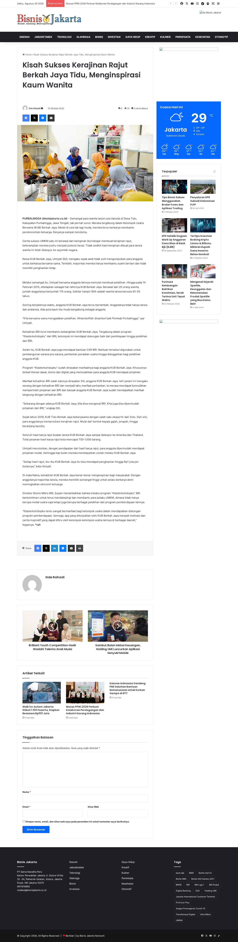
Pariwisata (182, 36)
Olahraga (83, 36)
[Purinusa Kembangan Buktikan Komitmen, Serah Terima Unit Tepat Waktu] (174, 271)
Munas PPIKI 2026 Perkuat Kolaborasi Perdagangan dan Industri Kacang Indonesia (85, 710)
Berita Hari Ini (205, 873)
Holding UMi (211, 890)
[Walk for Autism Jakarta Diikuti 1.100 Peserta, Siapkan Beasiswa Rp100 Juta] (41, 692)
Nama (26, 792)
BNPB (179, 884)
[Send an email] (42, 108)
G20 (197, 890)
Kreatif (150, 36)
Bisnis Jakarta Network (92, 935)
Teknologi (64, 36)
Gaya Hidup (132, 36)
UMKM (179, 920)
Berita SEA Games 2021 (202, 879)
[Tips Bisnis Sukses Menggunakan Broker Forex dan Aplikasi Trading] (174, 187)
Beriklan (70, 935)
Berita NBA (181, 879)
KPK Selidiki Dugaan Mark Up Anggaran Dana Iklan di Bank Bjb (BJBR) (174, 241)
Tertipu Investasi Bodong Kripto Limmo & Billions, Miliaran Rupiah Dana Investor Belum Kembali (201, 245)
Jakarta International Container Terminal (195, 896)
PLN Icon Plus (182, 902)
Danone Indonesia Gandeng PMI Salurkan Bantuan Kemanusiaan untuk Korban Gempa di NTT (127, 688)
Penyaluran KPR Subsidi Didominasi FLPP (202, 201)
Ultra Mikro (205, 914)
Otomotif (221, 36)
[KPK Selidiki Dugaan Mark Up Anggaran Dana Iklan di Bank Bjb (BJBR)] (174, 225)
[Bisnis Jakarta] (49, 19)
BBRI (191, 873)
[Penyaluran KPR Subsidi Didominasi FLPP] (203, 187)
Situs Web (93, 806)
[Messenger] (42, 118)
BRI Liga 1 (199, 884)
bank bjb (180, 873)
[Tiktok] (202, 3)
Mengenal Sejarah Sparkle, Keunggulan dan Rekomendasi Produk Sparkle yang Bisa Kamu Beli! (201, 293)
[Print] (79, 548)
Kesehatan (202, 36)
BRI (188, 884)
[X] (34, 118)
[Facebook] (25, 118)
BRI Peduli (214, 884)
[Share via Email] (51, 118)
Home (28, 54)
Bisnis (99, 36)
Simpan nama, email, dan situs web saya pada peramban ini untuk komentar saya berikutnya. (77, 821)
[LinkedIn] (54, 548)
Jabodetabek (43, 36)
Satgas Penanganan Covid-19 (190, 908)
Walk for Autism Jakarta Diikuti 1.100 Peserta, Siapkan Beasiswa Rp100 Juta (40, 710)
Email (26, 806)
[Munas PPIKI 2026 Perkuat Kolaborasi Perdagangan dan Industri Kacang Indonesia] (85, 692)
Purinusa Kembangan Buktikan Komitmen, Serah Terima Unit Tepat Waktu (173, 291)
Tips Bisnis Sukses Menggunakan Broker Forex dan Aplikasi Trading (173, 203)
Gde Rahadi (34, 108)
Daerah (24, 36)
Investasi (114, 36)
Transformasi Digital (185, 914)
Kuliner (165, 36)
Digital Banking (183, 890)
